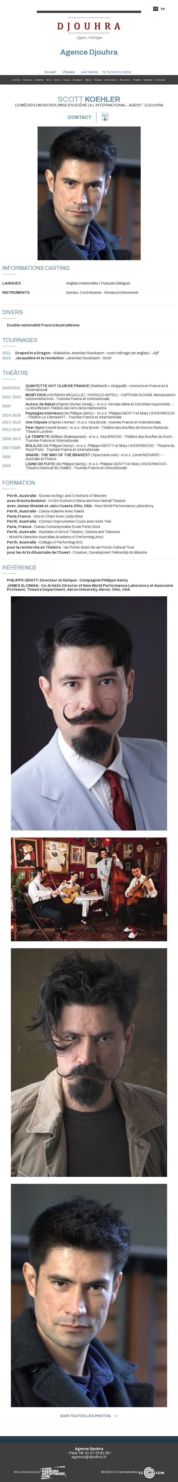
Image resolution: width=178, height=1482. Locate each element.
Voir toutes (85, 1416)
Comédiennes (27, 80)
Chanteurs (66, 80)
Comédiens (16, 80)
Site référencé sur (27, 1472)
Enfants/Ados (39, 80)
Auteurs (48, 80)
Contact (80, 117)
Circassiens (98, 80)
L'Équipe (68, 72)
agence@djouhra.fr (89, 1457)
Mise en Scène (125, 80)
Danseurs (57, 80)
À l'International (148, 80)
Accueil (50, 72)
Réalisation (136, 80)
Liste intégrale (160, 80)
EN (163, 8)
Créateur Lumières (111, 80)
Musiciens (88, 80)
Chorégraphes (77, 80)
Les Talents (89, 72)
